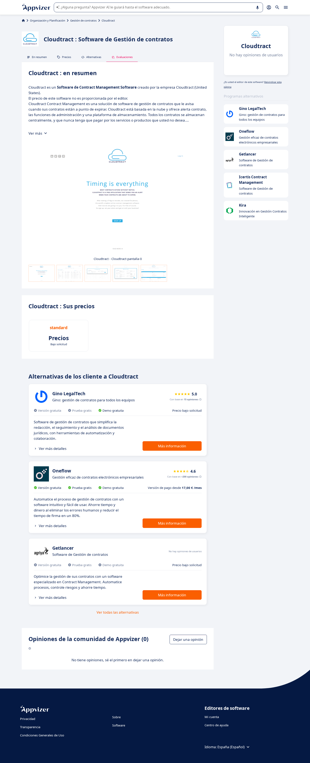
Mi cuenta (212, 717)
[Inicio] (23, 20)
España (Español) (231, 747)
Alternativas (93, 57)
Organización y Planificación (47, 20)
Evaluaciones (124, 57)
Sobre (116, 717)
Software (118, 725)
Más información (172, 446)
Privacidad (27, 719)
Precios (66, 57)
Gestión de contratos (83, 20)
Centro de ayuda (216, 725)
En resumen (39, 57)
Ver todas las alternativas (118, 612)
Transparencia (30, 727)
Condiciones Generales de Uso (42, 735)
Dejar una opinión (188, 639)
